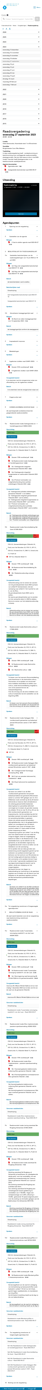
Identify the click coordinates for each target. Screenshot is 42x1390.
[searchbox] (17, 19)
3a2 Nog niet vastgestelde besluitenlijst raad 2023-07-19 (23, 272)
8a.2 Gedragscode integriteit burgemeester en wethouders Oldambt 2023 (23, 474)
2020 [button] (4, 99)
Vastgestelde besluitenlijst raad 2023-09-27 (20, 171)
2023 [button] (4, 47)
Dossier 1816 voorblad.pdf (22, 367)
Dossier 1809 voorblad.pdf (22, 967)
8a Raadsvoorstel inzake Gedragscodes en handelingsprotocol (22, 462)
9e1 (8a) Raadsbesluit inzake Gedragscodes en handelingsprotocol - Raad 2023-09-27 (22, 1346)
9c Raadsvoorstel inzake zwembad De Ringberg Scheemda (22, 1163)
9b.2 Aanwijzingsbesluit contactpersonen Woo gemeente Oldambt (23, 1075)
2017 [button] (4, 114)
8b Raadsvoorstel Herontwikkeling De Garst (22, 568)
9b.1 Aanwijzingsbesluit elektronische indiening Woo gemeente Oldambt (22, 1070)
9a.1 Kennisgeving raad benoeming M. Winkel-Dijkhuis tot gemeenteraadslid (23, 977)
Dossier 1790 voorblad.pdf (22, 1159)
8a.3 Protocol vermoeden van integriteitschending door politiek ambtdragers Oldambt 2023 (19, 482)
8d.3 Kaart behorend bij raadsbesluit (22, 783)
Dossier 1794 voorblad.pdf (22, 1057)
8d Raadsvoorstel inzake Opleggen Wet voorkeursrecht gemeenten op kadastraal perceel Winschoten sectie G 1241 (23, 765)
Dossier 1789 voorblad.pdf (22, 564)
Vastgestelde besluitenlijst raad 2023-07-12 (22, 301)
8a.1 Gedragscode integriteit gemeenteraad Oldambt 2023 (19, 467)
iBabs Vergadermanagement (13, 1388)
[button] (37, 19)
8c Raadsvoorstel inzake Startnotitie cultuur (21, 665)
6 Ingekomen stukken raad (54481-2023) (23, 371)
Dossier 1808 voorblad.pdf (22, 1271)
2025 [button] (4, 37)
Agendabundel (14, 166)
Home (14, 25)
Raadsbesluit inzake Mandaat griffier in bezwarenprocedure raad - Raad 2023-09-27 (22, 1319)
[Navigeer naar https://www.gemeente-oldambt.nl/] (11, 7)
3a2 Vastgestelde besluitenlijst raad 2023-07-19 (22, 295)
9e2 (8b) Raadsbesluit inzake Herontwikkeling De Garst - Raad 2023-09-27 (23, 1353)
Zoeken (3, 15)
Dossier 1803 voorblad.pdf (22, 759)
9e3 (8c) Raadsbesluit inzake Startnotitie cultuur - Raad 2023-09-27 (21, 1359)
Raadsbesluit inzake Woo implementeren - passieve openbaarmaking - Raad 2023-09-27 (22, 1117)
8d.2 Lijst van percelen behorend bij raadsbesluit (21, 777)
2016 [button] (4, 119)
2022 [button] (4, 89)
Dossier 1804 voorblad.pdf (22, 660)
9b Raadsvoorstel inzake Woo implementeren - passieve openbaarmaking (22, 1063)
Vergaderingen (22, 25)
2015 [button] (4, 124)
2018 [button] (4, 109)
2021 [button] (4, 94)
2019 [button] (4, 104)
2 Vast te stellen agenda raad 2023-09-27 (23, 243)
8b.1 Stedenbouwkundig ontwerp (21, 574)
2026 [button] (4, 32)
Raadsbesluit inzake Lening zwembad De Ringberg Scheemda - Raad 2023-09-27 (21, 1225)
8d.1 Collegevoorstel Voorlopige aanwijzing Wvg (20, 772)
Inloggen (30, 1388)
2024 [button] (4, 42)
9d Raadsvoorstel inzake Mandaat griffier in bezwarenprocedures (23, 1276)
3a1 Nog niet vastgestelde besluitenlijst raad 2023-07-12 (23, 267)
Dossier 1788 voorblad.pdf (22, 457)
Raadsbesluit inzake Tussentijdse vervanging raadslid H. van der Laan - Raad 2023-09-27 (22, 1011)
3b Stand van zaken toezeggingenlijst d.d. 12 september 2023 (22, 320)
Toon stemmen (12, 436)
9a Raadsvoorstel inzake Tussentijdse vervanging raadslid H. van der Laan (22, 971)
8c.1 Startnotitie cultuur (21, 670)
